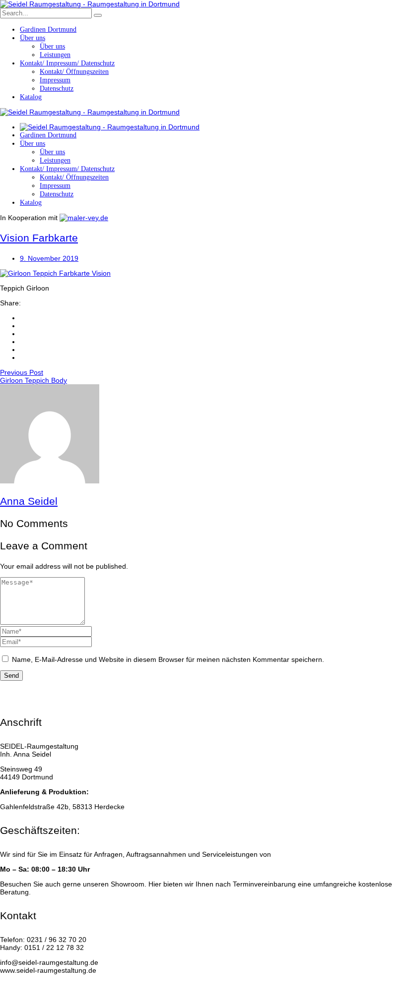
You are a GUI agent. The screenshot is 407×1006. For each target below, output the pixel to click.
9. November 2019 (49, 258)
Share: (10, 303)
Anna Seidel (29, 501)
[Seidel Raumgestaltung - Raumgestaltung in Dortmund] (90, 4)
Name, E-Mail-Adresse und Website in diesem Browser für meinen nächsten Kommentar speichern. (168, 659)
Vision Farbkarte (39, 237)
